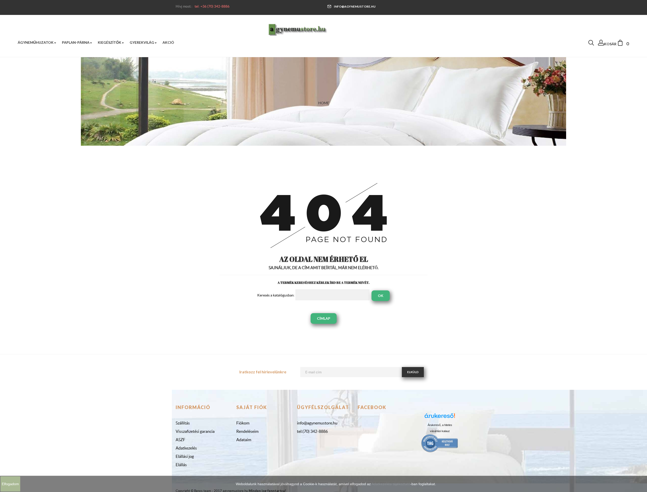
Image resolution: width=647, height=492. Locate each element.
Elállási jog (185, 456)
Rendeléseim (247, 431)
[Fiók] (601, 44)
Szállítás (183, 423)
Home (323, 103)
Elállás (181, 464)
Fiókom (242, 423)
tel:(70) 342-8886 (312, 431)
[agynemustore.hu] (298, 29)
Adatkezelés (186, 448)
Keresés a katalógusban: (276, 295)
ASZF (180, 439)
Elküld (413, 372)
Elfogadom (10, 484)
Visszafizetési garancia (195, 431)
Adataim (243, 439)
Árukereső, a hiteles (440, 424)
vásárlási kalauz (440, 431)
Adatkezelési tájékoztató (391, 484)
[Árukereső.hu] (440, 417)
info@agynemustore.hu (355, 6)
